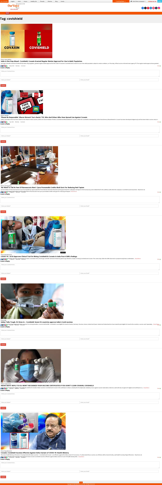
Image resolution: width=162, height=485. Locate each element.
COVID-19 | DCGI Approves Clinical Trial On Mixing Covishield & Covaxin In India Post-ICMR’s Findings (39, 256)
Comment (23, 65)
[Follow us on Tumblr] (156, 8)
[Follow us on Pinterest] (148, 8)
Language (138, 1)
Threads (42, 1)
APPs (159, 1)
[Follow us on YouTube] (153, 8)
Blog (56, 1)
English (13, 1)
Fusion (25, 1)
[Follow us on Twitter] (145, 8)
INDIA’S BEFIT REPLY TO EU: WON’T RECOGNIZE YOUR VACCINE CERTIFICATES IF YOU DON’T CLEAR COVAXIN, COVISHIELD (47, 386)
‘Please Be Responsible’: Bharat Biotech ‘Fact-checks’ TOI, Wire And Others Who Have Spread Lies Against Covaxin (44, 117)
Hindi (19, 1)
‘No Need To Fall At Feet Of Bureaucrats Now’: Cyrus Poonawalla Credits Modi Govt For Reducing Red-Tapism (42, 187)
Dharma (50, 1)
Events (62, 1)
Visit (158, 65)
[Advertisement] (81, 7)
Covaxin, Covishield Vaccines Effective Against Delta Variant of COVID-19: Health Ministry (35, 453)
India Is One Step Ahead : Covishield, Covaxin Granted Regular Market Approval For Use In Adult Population (41, 61)
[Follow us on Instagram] (159, 8)
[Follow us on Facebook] (142, 8)
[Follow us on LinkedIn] (151, 8)
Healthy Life (34, 1)
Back (7, 13)
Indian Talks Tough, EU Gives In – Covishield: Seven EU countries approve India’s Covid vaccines (37, 322)
